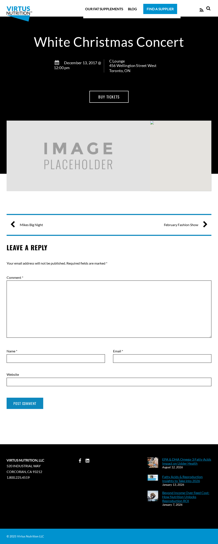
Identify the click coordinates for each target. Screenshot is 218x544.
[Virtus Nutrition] (19, 27)
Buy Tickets (108, 97)
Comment (15, 277)
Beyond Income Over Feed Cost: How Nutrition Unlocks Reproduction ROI (185, 497)
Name (12, 351)
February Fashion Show (181, 225)
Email (118, 351)
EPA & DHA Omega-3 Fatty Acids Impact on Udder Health (186, 461)
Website (13, 374)
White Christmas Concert (109, 42)
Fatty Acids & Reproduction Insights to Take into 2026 (182, 479)
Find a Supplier (160, 9)
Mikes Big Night (31, 225)
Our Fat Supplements (104, 9)
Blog (132, 9)
